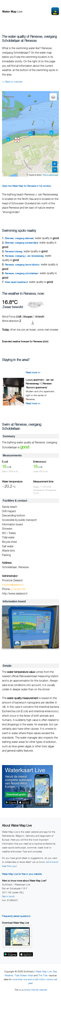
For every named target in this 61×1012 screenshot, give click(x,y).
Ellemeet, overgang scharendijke (21, 242)
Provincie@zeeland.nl (13, 584)
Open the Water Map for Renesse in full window (26, 185)
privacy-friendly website (35, 989)
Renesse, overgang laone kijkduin (22, 264)
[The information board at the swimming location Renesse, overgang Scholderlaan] (30, 627)
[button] (32, 124)
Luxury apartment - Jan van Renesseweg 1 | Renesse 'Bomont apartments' (40, 383)
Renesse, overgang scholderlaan (21, 273)
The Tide (42, 975)
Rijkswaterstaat (50, 174)
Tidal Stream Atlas (23, 975)
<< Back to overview (12, 81)
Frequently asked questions (16, 915)
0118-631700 (18, 589)
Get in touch (8, 896)
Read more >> (33, 372)
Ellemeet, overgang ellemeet (19, 238)
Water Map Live (44, 971)
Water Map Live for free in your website (22, 873)
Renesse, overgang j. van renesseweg (24, 255)
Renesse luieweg (13, 251)
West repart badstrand (16, 281)
